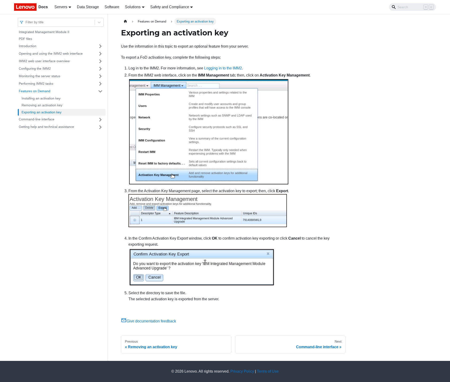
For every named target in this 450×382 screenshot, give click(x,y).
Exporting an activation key (41, 112)
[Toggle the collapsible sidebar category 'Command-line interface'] (100, 119)
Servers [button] (60, 7)
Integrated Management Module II (44, 32)
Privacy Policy (242, 371)
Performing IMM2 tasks (36, 83)
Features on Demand (34, 91)
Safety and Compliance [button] (169, 7)
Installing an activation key (41, 98)
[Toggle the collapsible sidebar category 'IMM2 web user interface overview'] (100, 61)
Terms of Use (268, 371)
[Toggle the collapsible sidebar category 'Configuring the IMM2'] (100, 69)
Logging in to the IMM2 (223, 68)
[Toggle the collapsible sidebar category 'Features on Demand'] (100, 91)
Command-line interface (36, 119)
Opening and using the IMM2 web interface (51, 53)
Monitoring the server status (39, 76)
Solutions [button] (133, 7)
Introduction (27, 46)
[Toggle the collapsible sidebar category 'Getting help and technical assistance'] (100, 127)
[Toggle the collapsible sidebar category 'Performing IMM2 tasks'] (100, 84)
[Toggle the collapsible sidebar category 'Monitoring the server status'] (100, 76)
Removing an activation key (42, 105)
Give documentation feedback (151, 321)
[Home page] (125, 21)
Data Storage (88, 7)
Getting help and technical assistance (46, 127)
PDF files (25, 39)
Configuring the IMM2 (35, 68)
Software (112, 7)
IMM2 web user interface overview (44, 61)
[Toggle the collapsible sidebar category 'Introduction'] (100, 46)
